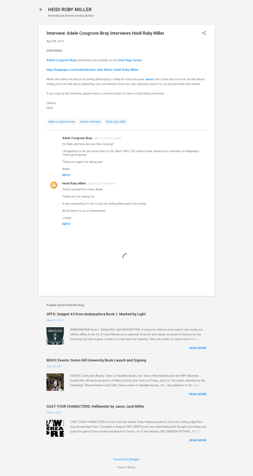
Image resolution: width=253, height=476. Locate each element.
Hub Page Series (130, 60)
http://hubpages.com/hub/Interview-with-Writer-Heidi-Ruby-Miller (92, 70)
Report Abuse (126, 467)
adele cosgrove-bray (61, 121)
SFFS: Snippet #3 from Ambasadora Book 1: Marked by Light (96, 314)
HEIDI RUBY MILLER (70, 9)
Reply (66, 175)
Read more (198, 348)
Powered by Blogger (127, 459)
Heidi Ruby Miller (74, 183)
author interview (90, 121)
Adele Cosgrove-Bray (61, 60)
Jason (149, 79)
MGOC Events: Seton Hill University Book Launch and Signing (96, 360)
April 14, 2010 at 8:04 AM (101, 183)
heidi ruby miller (116, 121)
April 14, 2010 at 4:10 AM (107, 138)
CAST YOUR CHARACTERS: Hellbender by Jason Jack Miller (95, 406)
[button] (204, 33)
